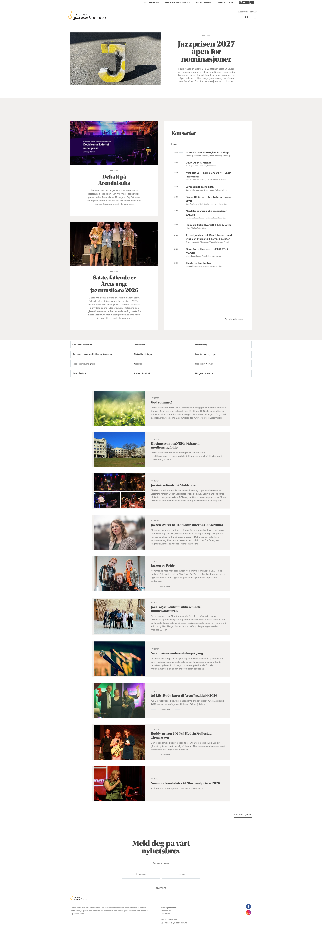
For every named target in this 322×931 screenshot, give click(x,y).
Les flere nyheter (243, 814)
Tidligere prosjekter (204, 373)
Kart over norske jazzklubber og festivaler (92, 354)
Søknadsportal (204, 2)
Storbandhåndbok (142, 373)
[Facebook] (248, 908)
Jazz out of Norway (204, 363)
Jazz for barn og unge (205, 354)
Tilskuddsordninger (143, 354)
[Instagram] (248, 914)
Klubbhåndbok (79, 373)
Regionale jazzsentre (176, 2)
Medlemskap (201, 344)
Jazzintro (138, 363)
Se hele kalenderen (234, 319)
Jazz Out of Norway (247, 12)
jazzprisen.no (151, 2)
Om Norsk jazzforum (82, 344)
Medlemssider (225, 2)
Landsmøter (139, 344)
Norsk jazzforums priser (83, 363)
